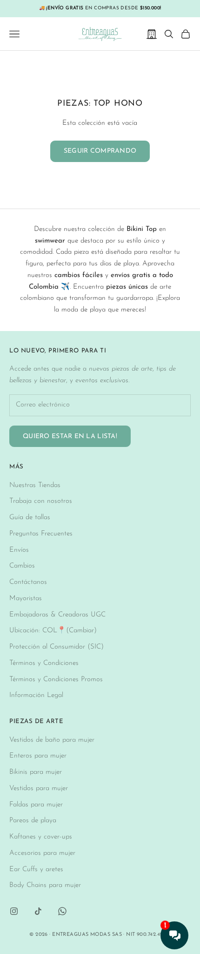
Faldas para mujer (36, 804)
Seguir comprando (100, 151)
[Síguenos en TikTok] (38, 911)
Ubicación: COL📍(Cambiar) (53, 630)
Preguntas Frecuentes (41, 533)
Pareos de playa (32, 820)
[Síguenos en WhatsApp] (62, 911)
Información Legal (36, 695)
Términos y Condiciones (44, 663)
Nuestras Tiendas (34, 485)
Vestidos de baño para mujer (51, 740)
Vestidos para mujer (38, 788)
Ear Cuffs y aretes (36, 869)
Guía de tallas (29, 517)
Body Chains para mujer (45, 885)
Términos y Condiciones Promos (56, 679)
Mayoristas (25, 598)
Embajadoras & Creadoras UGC (57, 614)
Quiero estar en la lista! (70, 436)
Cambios (22, 565)
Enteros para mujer (38, 755)
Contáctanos (28, 582)
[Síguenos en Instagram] (14, 911)
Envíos (19, 550)
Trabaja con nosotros (40, 501)
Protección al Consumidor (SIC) (56, 646)
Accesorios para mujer (42, 853)
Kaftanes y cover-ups (40, 836)
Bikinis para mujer (35, 772)
